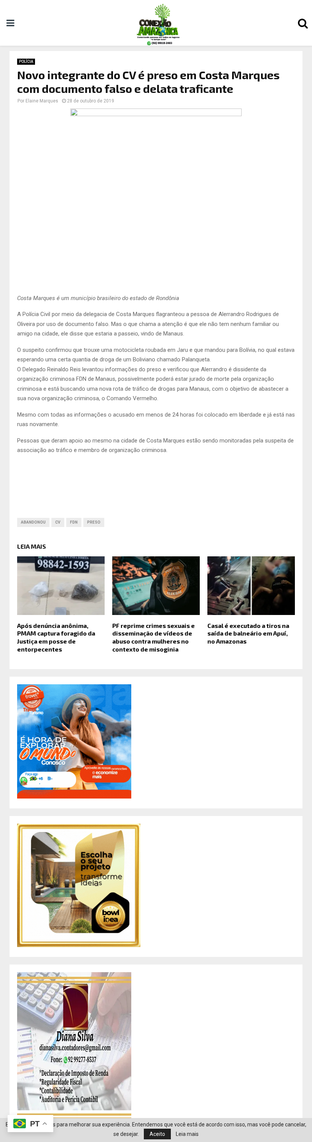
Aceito (157, 1134)
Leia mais (187, 1134)
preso (93, 522)
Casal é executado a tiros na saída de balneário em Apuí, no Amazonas (248, 633)
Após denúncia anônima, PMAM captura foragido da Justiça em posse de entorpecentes (56, 637)
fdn (74, 522)
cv (57, 522)
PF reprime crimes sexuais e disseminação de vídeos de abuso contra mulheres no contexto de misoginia (153, 637)
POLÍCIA (26, 61)
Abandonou (33, 522)
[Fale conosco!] (78, 945)
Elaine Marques (41, 101)
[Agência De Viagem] (74, 797)
